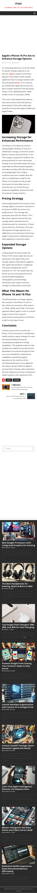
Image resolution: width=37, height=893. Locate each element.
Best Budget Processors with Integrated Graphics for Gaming (18, 544)
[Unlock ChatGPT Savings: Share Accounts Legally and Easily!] (18, 742)
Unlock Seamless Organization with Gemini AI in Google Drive (17, 705)
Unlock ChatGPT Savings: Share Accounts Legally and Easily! (18, 746)
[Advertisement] (18, 33)
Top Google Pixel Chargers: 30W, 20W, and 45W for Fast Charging (18, 626)
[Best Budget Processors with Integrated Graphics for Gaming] (18, 539)
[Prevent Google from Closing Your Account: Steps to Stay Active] (18, 660)
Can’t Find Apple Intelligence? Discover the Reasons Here (17, 787)
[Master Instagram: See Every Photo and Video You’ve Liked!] (18, 824)
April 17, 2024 (7, 62)
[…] (25, 637)
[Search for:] (18, 448)
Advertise (18, 891)
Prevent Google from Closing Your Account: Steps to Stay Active (16, 666)
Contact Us (29, 889)
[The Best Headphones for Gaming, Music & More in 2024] (18, 580)
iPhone (17, 83)
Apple (11, 74)
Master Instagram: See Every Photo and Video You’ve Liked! (17, 828)
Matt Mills (16, 62)
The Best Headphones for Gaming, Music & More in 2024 (17, 585)
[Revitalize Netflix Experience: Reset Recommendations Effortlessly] (18, 863)
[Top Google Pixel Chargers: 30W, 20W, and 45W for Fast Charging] (18, 621)
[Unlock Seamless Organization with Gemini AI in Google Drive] (18, 701)
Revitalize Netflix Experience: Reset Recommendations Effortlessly (17, 869)
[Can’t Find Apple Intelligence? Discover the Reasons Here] (18, 783)
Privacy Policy (21, 889)
